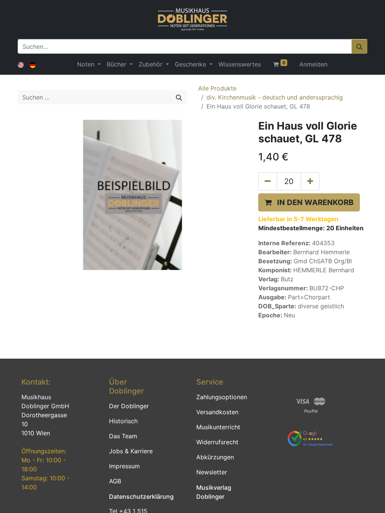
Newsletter (211, 472)
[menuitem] (239, 64)
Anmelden (313, 64)
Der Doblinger (129, 406)
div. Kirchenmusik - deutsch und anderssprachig (274, 97)
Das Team (123, 436)
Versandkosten (217, 412)
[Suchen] (359, 46)
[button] (309, 202)
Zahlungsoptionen (221, 397)
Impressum (124, 466)
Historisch (123, 421)
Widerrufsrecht (217, 442)
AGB (115, 481)
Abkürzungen (215, 457)
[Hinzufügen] (310, 181)
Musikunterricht (218, 427)
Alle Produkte (217, 88)
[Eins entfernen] (267, 181)
